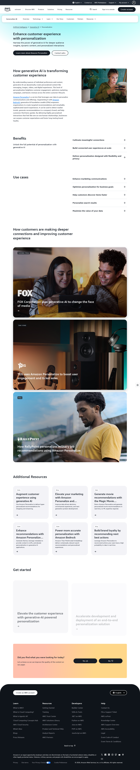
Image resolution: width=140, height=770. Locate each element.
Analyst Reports (48, 733)
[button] (29, 9)
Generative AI (34, 27)
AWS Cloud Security (20, 725)
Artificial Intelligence (20, 27)
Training (45, 712)
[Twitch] (116, 755)
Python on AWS (78, 720)
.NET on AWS (77, 716)
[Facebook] (105, 755)
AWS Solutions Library (51, 720)
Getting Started (48, 708)
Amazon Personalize (21, 97)
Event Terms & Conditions (111, 741)
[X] (102, 755)
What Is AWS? (18, 708)
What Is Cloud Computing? (23, 712)
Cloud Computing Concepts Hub (25, 720)
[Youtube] (119, 755)
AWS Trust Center (49, 716)
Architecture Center (49, 725)
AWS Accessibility (108, 729)
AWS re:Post (106, 716)
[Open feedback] (138, 385)
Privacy (15, 762)
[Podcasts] (123, 755)
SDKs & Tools (77, 712)
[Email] (102, 759)
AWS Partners (47, 737)
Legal (103, 733)
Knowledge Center (108, 720)
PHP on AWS (77, 729)
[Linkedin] (109, 755)
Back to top (68, 746)
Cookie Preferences (60, 762)
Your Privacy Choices (39, 762)
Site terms (24, 762)
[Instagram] (112, 755)
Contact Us (105, 708)
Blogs (15, 733)
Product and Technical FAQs (53, 729)
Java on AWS (77, 725)
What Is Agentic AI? (20, 716)
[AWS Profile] (134, 2)
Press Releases (18, 737)
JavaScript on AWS (79, 733)
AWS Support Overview (110, 725)
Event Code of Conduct (110, 737)
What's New (17, 729)
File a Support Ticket (109, 712)
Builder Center (77, 708)
